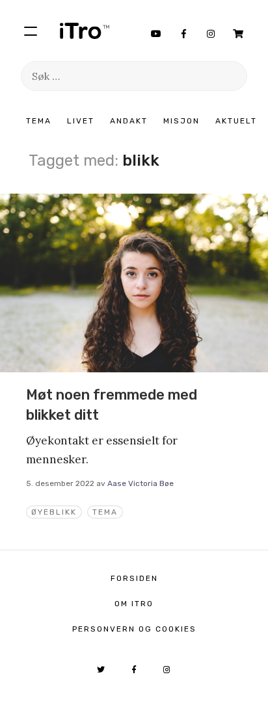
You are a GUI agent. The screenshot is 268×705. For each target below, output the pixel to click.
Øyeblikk (54, 512)
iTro (84, 30)
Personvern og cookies (134, 629)
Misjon (181, 120)
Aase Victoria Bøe (140, 483)
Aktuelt (236, 120)
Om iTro (134, 603)
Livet (80, 120)
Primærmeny (30, 30)
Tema (38, 120)
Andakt (129, 120)
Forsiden (134, 578)
